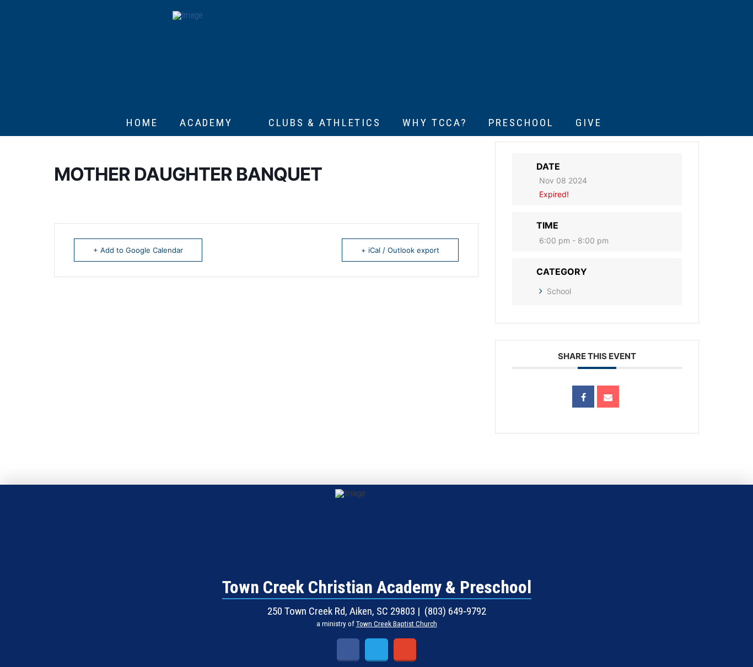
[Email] (608, 397)
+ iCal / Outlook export (400, 250)
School (559, 291)
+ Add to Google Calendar (138, 250)
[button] (625, 123)
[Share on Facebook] (583, 397)
